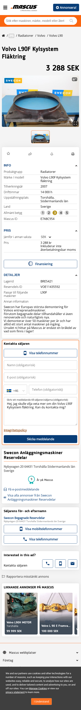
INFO (7, 165)
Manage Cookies (38, 688)
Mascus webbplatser (22, 652)
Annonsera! (68, 7)
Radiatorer (25, 36)
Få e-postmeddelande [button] (23, 489)
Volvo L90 (56, 36)
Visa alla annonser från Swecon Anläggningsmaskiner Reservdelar (32, 497)
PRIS (7, 230)
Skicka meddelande (40, 439)
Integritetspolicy (15, 430)
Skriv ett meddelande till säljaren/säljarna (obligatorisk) (37, 399)
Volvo (41, 36)
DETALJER (12, 275)
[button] (40, 101)
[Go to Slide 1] (40, 137)
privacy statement (15, 692)
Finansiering (44, 264)
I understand (41, 701)
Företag (8, 660)
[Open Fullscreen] (75, 123)
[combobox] (40, 237)
